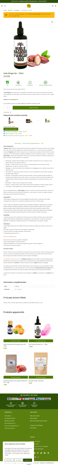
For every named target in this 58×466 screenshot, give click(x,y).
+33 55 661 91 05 (22, 406)
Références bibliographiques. (10, 236)
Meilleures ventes (9, 421)
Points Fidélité (42, 1)
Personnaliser (9, 460)
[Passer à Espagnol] (35, 457)
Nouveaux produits (10, 418)
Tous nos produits (10, 428)
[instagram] (38, 453)
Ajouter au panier (33, 107)
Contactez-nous (34, 444)
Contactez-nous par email (34, 405)
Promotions (8, 416)
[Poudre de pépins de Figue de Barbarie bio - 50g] (16, 364)
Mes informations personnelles (38, 421)
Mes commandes (35, 416)
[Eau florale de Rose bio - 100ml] (41, 327)
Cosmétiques (16, 10)
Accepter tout (27, 460)
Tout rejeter (18, 460)
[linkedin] (45, 453)
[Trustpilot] (48, 453)
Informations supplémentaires (31, 143)
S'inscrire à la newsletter (36, 449)
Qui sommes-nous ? (10, 423)
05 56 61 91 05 (14, 1)
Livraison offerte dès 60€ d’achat (28, 1)
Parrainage (33, 428)
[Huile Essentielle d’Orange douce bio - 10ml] (16, 327)
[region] (18, 452)
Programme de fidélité (36, 425)
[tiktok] (41, 453)
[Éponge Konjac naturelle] (41, 364)
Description (18, 143)
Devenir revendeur (35, 441)
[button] (52, 22)
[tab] (18, 143)
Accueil (4, 10)
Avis (42, 143)
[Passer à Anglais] (38, 457)
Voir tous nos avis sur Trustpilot (39, 446)
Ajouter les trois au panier (11, 129)
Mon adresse (33, 418)
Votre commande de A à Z (12, 426)
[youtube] (34, 453)
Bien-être (10, 10)
